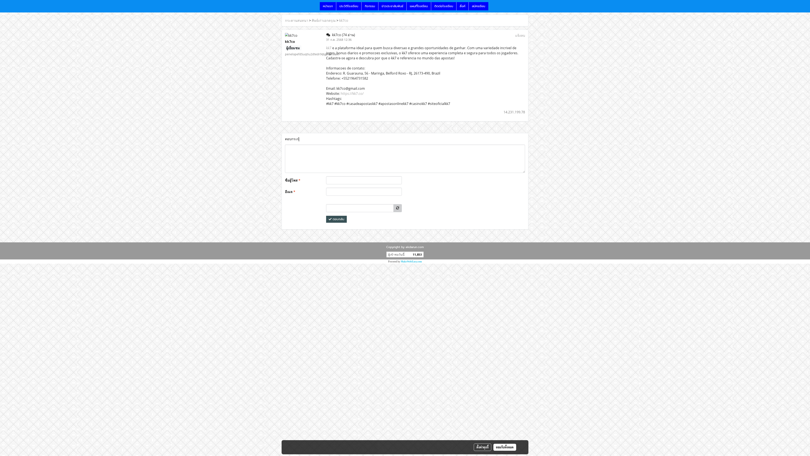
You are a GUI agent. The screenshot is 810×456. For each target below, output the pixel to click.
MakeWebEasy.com (411, 261)
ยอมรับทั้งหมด (505, 447)
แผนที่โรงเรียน (419, 6)
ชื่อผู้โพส (292, 180)
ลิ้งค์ (462, 6)
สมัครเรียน (478, 6)
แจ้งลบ (520, 35)
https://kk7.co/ (352, 93)
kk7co (343, 20)
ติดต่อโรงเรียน (443, 6)
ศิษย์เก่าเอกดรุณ (324, 20)
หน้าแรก (328, 6)
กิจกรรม (370, 6)
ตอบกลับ (338, 219)
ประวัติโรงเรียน (348, 6)
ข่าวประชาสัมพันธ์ (392, 6)
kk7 (328, 48)
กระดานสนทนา (296, 20)
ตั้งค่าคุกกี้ (483, 447)
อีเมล (290, 191)
